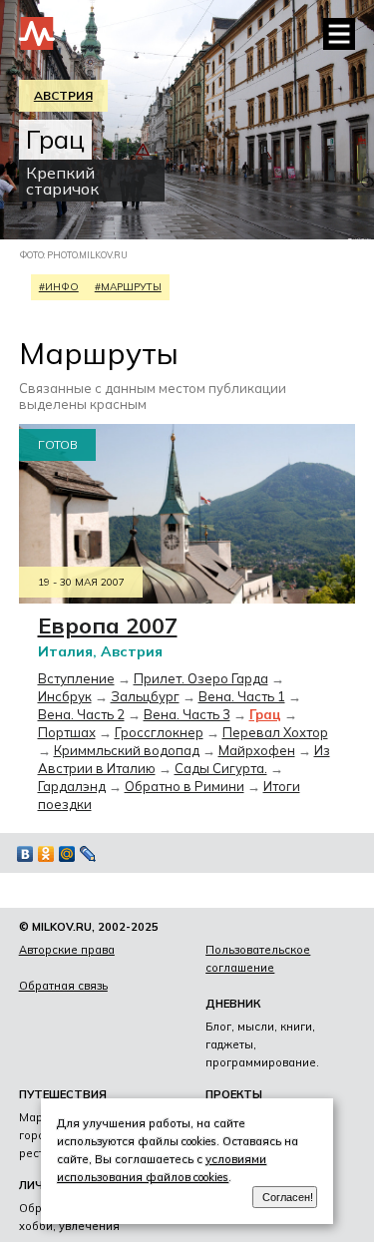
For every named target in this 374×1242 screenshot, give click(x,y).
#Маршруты (128, 286)
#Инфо (59, 286)
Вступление (76, 678)
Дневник (232, 1004)
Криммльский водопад (126, 750)
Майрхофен (256, 750)
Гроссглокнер (159, 732)
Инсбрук (65, 696)
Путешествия (63, 1094)
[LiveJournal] (88, 854)
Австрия (63, 95)
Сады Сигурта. (221, 768)
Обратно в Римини (184, 786)
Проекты (233, 1094)
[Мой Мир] (67, 854)
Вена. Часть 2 (81, 714)
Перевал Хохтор (275, 732)
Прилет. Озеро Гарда (201, 678)
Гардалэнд (72, 786)
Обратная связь (63, 986)
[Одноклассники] (46, 854)
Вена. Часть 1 (241, 696)
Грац (265, 714)
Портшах (67, 732)
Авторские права (67, 950)
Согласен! (287, 1197)
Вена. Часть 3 (187, 714)
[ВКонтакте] (25, 854)
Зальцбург (145, 696)
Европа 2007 (108, 625)
